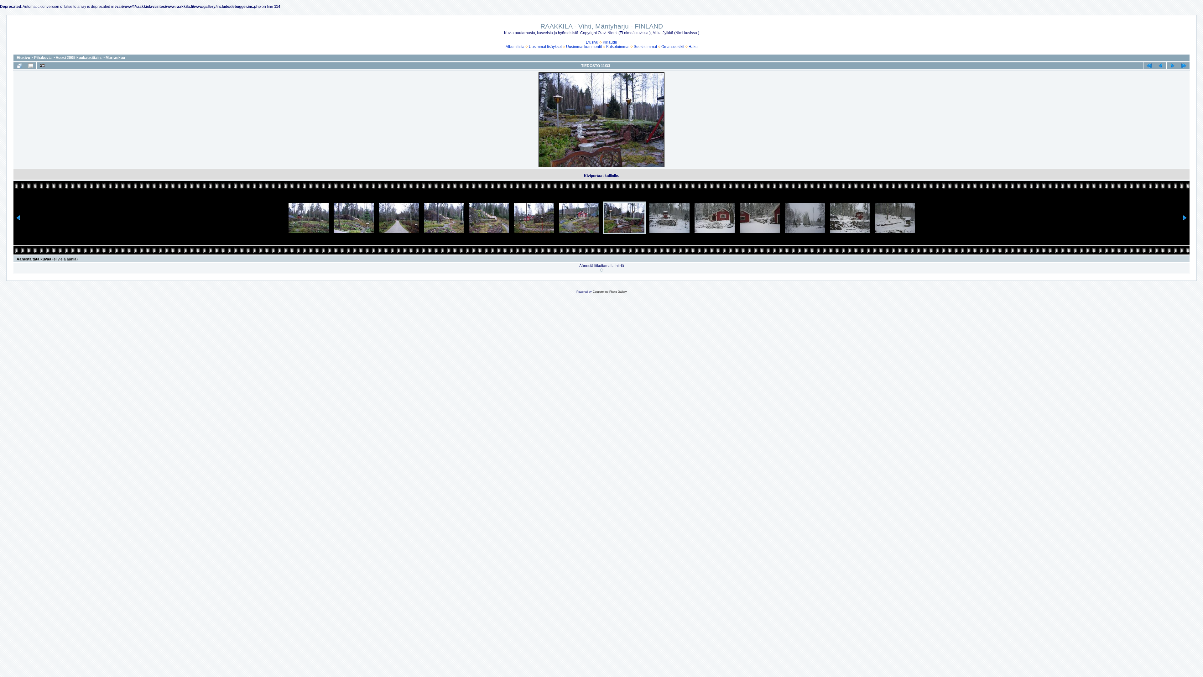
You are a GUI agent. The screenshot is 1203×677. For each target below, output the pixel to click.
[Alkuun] (1149, 65)
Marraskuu (115, 57)
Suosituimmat (645, 47)
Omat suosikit (672, 47)
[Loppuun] (1184, 65)
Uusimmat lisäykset (545, 47)
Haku (693, 47)
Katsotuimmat (617, 47)
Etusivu (592, 42)
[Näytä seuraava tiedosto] (1172, 65)
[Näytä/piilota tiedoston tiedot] (30, 65)
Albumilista (515, 47)
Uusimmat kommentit (584, 47)
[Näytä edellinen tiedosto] (1160, 65)
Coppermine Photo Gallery (610, 291)
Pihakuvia (43, 57)
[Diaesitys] (42, 65)
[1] (602, 270)
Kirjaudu (610, 42)
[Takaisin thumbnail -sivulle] (19, 65)
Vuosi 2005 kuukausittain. (79, 57)
